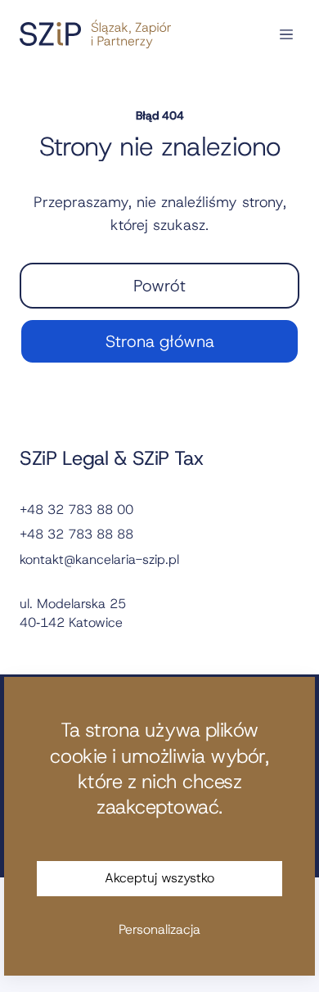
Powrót (159, 285)
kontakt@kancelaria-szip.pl (99, 559)
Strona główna (160, 341)
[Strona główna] (95, 34)
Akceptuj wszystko (159, 877)
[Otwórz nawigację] (286, 34)
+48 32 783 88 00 (76, 509)
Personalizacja (159, 929)
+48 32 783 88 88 (76, 534)
